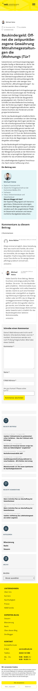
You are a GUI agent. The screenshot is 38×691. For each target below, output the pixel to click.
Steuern (7, 618)
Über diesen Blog (10, 630)
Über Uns (8, 592)
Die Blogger (8, 634)
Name (7, 372)
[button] (32, 4)
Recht (6, 626)
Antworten (7, 264)
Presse (6, 604)
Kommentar (9, 346)
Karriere (7, 596)
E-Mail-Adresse (10, 380)
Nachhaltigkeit (9, 600)
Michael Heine (10, 182)
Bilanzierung (9, 622)
